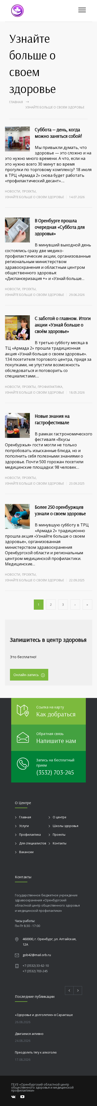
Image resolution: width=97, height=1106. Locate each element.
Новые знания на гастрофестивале (52, 419)
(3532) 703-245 (55, 772)
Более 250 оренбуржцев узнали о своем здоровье (60, 510)
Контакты (59, 843)
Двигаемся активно (29, 1034)
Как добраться (56, 714)
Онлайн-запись (26, 674)
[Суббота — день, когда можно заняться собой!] (17, 139)
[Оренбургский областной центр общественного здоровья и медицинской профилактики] (44, 10)
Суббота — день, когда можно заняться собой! (58, 133)
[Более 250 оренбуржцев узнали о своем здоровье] (17, 516)
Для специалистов (32, 843)
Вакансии (26, 852)
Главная (16, 102)
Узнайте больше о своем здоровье (34, 197)
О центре (59, 817)
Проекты (29, 191)
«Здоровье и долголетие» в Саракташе (44, 1015)
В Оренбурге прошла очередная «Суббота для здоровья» (60, 227)
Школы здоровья (65, 826)
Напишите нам (56, 741)
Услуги (24, 826)
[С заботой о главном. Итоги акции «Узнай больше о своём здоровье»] (17, 327)
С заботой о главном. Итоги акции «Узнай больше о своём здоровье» (63, 324)
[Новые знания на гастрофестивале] (17, 425)
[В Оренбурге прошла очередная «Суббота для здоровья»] (17, 230)
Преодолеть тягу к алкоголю (36, 1052)
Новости (12, 191)
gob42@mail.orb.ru (37, 955)
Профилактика (50, 387)
